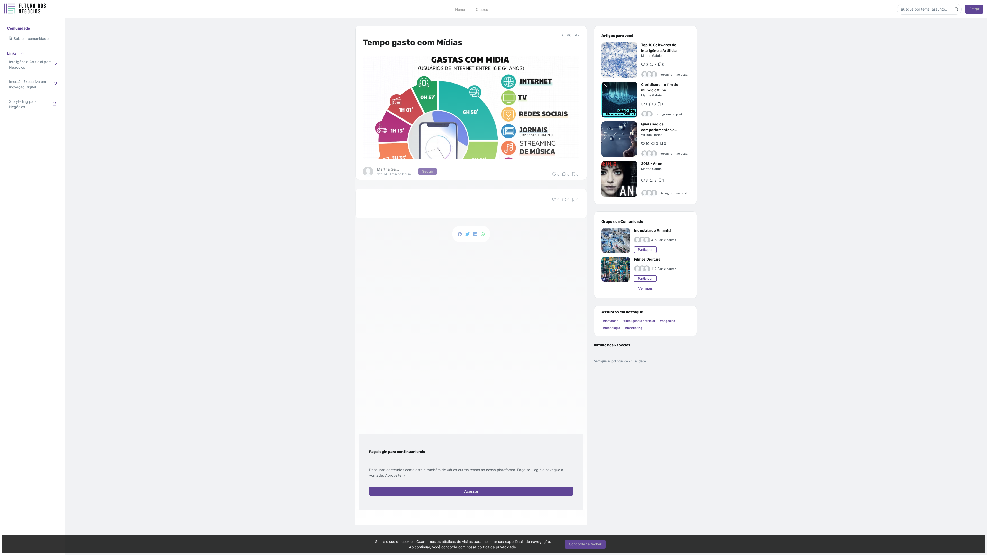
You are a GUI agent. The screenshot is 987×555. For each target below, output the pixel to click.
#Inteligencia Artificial (639, 321)
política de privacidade (496, 547)
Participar (645, 250)
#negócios (667, 321)
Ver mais (645, 288)
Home (460, 9)
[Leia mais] (619, 60)
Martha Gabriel (651, 56)
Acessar (471, 491)
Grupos (482, 9)
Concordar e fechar (585, 544)
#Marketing (633, 328)
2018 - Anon (651, 163)
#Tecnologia (611, 328)
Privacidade (637, 361)
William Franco (651, 135)
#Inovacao (610, 321)
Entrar (974, 9)
